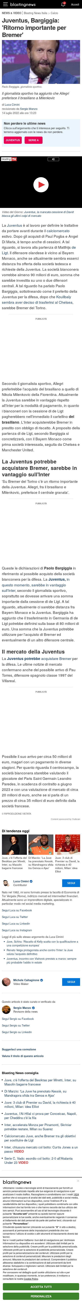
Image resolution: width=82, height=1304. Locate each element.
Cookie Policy (31, 1278)
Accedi (75, 4)
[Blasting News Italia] (23, 4)
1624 (76, 1194)
